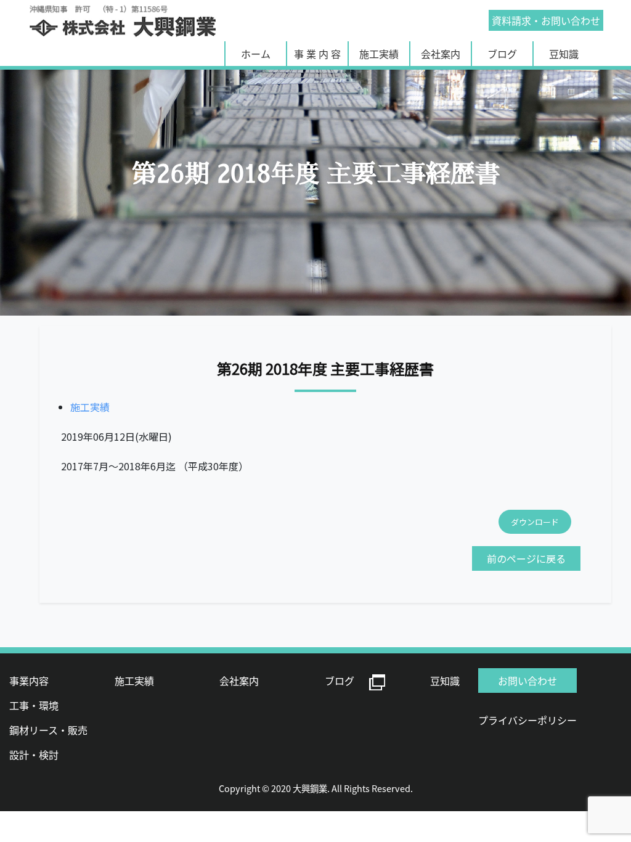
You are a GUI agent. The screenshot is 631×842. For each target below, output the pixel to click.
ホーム (256, 53)
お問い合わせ (546, 20)
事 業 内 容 (317, 53)
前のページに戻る (526, 558)
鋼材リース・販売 (48, 729)
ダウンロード (535, 522)
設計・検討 (34, 754)
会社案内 (440, 53)
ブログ (502, 53)
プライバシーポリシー (527, 720)
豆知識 (564, 53)
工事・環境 (34, 705)
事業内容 (29, 680)
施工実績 (379, 53)
